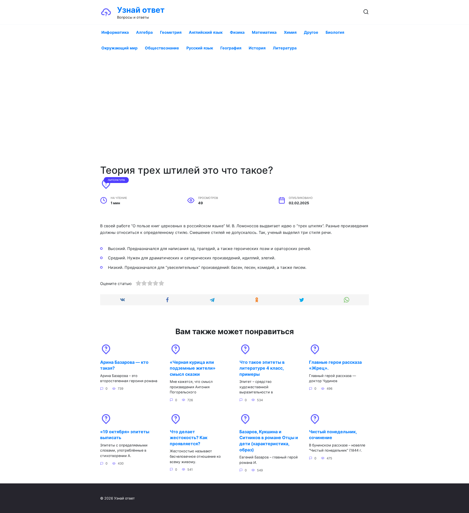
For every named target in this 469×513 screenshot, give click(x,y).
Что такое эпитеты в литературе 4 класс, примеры (262, 367)
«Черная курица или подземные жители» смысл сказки (192, 367)
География (230, 48)
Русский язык (199, 48)
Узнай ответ (141, 10)
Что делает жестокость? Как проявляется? (188, 437)
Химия (290, 32)
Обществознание (162, 48)
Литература (285, 48)
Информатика (115, 32)
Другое (311, 32)
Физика (237, 32)
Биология (335, 32)
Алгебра (144, 32)
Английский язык (206, 32)
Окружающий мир (119, 48)
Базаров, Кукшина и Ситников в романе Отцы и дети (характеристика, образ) (268, 440)
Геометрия (170, 32)
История (257, 48)
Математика (264, 32)
